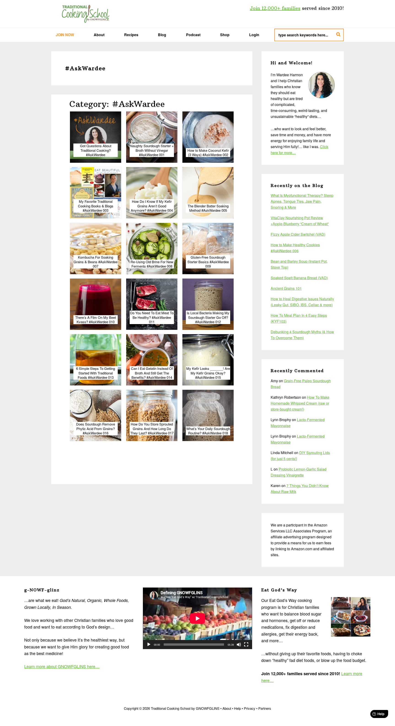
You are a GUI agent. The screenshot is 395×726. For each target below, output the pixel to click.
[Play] (149, 644)
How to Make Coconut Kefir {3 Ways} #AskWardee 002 (208, 152)
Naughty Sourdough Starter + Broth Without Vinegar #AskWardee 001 (152, 150)
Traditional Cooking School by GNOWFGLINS (85, 14)
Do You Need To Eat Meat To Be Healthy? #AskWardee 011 (151, 317)
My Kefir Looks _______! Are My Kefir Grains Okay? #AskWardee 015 (208, 373)
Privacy (249, 708)
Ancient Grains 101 (286, 288)
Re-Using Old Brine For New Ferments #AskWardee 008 (152, 264)
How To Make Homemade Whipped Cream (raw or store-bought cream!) (300, 403)
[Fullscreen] (246, 644)
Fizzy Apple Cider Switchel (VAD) (298, 234)
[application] (197, 618)
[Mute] (239, 644)
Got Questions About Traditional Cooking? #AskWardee (95, 150)
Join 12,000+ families (275, 8)
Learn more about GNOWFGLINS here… (61, 666)
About (226, 708)
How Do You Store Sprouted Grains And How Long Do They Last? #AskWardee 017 (151, 428)
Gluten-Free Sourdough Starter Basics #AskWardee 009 (208, 261)
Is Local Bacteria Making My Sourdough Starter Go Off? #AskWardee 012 (208, 317)
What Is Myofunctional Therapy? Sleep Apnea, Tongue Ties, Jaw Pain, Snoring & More (302, 201)
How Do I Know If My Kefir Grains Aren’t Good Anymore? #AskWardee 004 (152, 206)
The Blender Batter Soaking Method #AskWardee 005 (208, 208)
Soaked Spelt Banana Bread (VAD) (299, 277)
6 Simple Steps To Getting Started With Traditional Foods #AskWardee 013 (95, 373)
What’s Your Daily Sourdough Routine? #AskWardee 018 (208, 430)
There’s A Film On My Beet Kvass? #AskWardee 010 (95, 319)
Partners (264, 708)
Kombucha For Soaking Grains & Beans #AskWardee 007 (95, 261)
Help (237, 708)
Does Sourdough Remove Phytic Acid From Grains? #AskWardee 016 (95, 428)
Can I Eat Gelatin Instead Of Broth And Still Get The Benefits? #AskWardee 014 (152, 373)
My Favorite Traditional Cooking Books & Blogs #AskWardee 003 (95, 206)
